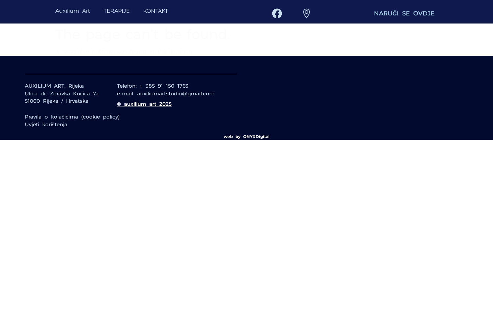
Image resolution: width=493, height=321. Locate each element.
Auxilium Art (72, 11)
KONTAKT (155, 11)
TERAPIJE (117, 11)
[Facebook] (277, 13)
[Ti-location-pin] (306, 13)
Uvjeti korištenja (46, 124)
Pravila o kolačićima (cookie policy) (72, 116)
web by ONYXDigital (247, 136)
